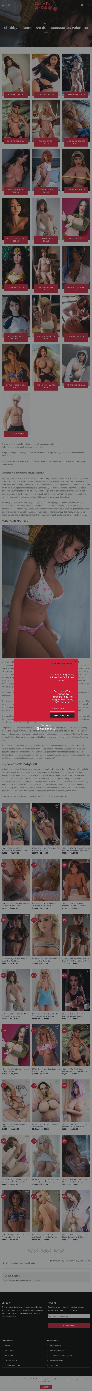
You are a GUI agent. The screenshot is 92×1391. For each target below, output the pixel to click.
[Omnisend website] (46, 726)
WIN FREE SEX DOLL (62, 715)
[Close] (75, 661)
